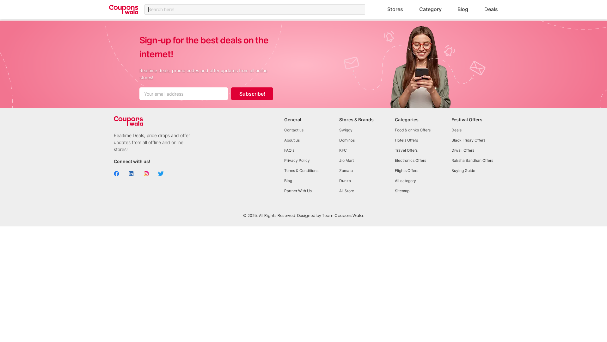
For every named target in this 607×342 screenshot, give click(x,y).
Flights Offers (406, 170)
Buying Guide (463, 170)
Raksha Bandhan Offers (472, 160)
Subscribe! (252, 94)
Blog (462, 9)
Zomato (346, 170)
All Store (346, 190)
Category (430, 9)
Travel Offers (406, 150)
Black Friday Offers (468, 140)
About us (292, 140)
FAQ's (289, 150)
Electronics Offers (410, 160)
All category (405, 180)
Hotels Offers (406, 140)
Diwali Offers (462, 150)
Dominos (347, 140)
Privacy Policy (297, 160)
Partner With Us (298, 190)
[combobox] (254, 9)
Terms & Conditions (301, 170)
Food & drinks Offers (413, 130)
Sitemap (402, 190)
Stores (395, 9)
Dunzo (345, 180)
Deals (491, 9)
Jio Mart (346, 160)
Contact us (294, 130)
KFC (343, 150)
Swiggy (346, 130)
